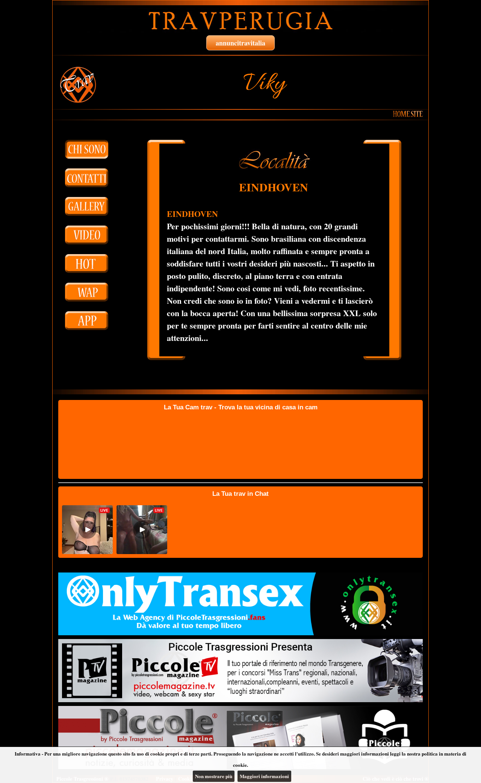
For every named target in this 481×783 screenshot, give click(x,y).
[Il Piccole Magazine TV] (240, 670)
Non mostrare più (213, 776)
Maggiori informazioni (264, 776)
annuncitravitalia (240, 43)
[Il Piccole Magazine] (240, 737)
